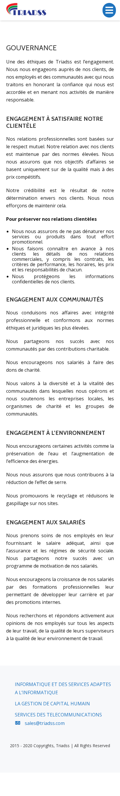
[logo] (27, 9)
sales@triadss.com (45, 723)
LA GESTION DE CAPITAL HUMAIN (52, 703)
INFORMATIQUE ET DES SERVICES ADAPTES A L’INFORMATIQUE (63, 688)
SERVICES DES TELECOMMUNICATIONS (58, 714)
